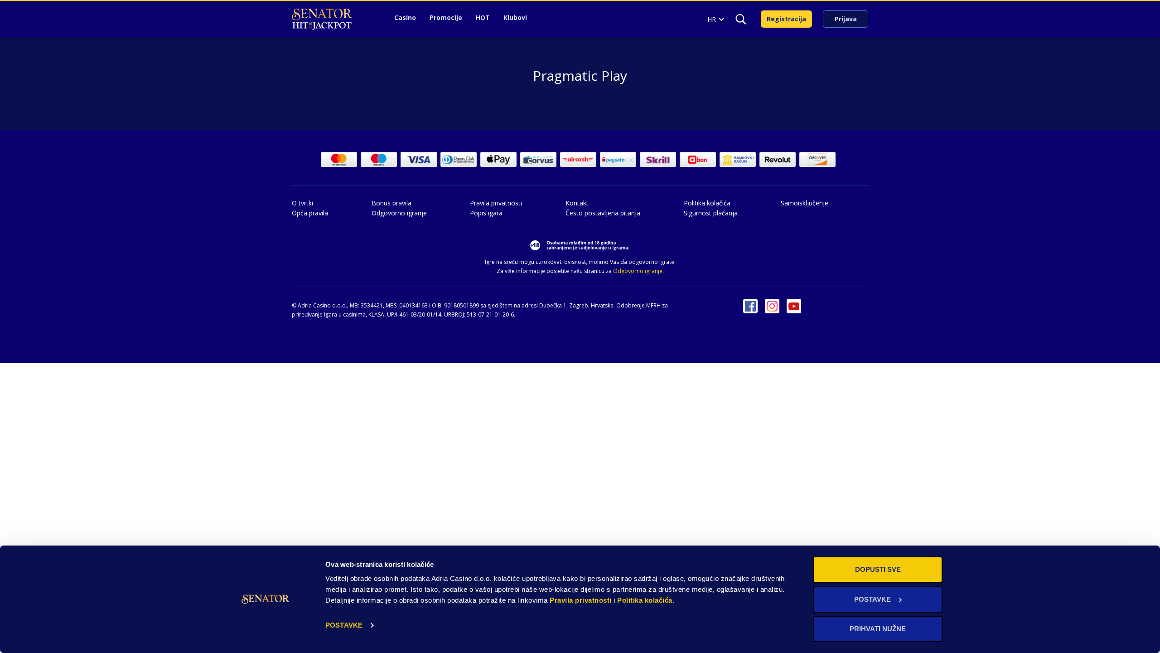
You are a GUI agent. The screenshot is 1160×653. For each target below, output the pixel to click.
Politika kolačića (644, 600)
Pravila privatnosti (581, 600)
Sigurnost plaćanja (711, 213)
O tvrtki (302, 203)
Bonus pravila (391, 203)
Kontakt (577, 203)
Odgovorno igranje (399, 213)
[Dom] (322, 19)
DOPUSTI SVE (878, 569)
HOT (483, 18)
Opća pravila (310, 213)
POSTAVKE (343, 625)
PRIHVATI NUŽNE (878, 629)
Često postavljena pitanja (603, 213)
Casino (405, 18)
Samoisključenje (804, 203)
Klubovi (515, 18)
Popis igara (486, 213)
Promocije (446, 18)
